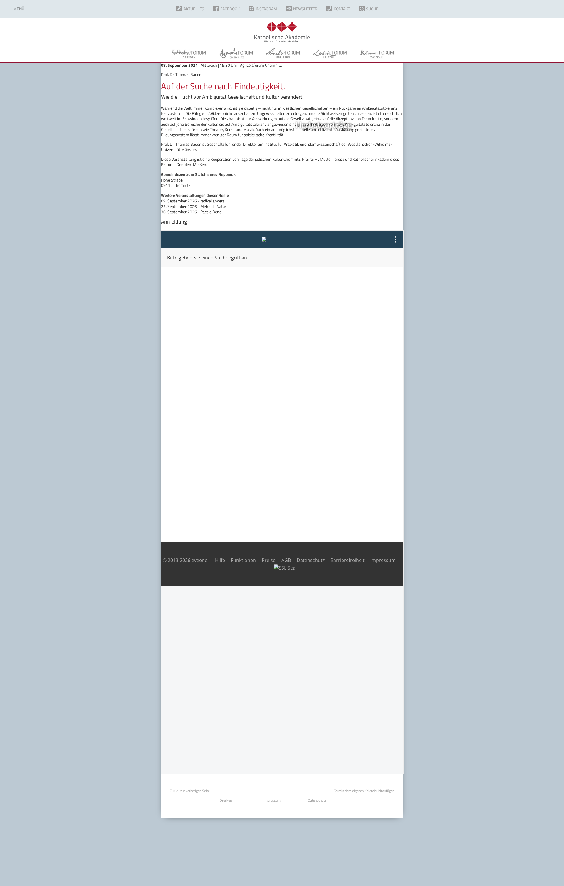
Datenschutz (317, 800)
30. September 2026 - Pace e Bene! (191, 212)
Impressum (272, 800)
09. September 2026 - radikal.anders (193, 201)
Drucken (226, 800)
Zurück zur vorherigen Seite (190, 790)
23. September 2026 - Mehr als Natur (193, 206)
